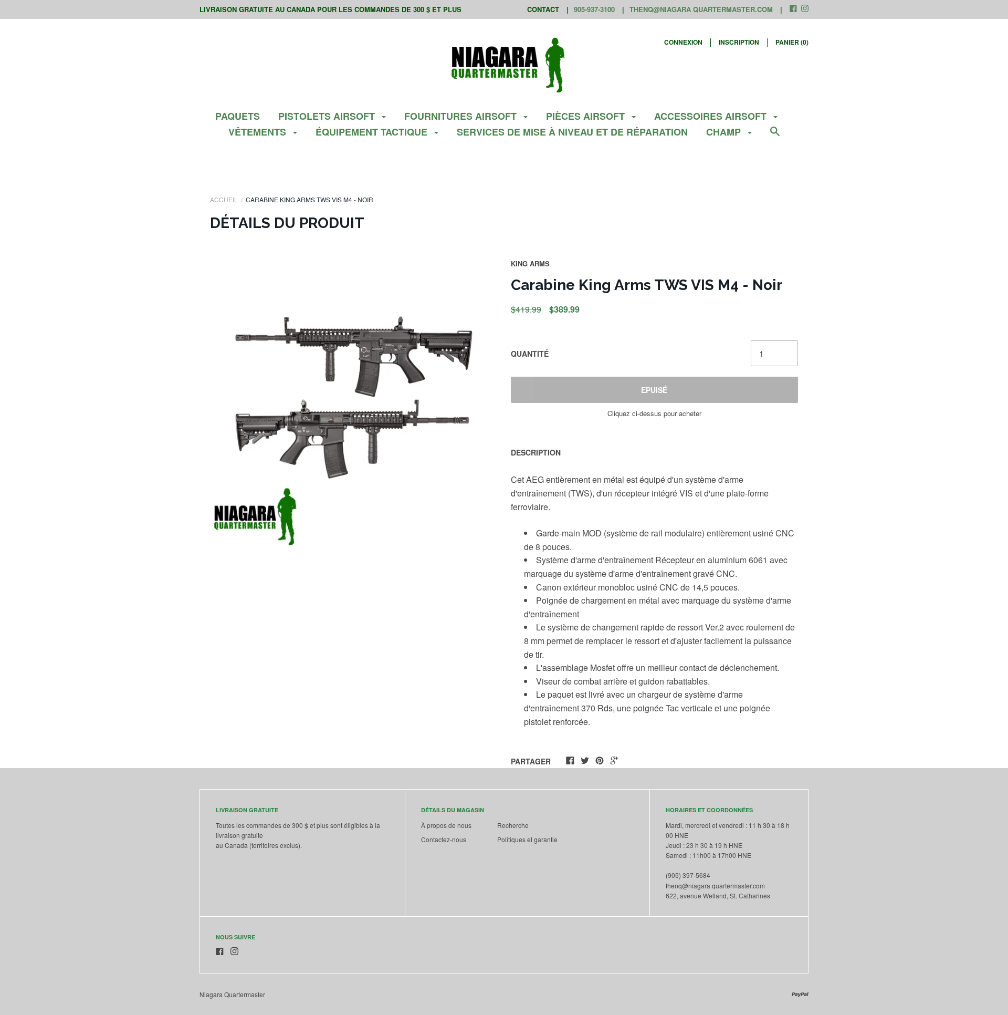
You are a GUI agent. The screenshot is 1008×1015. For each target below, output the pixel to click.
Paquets (237, 116)
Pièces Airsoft (586, 116)
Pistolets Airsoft (327, 116)
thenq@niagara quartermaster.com (701, 9)
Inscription (739, 42)
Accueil (224, 199)
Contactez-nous (443, 839)
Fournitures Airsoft (461, 116)
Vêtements (258, 132)
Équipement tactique (373, 132)
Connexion (683, 42)
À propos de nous (446, 825)
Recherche (513, 825)
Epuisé (654, 390)
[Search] (775, 136)
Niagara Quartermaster (232, 994)
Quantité (530, 353)
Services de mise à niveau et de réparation (572, 132)
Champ (724, 132)
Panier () (791, 42)
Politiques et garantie (527, 839)
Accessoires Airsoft (711, 116)
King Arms (530, 263)
